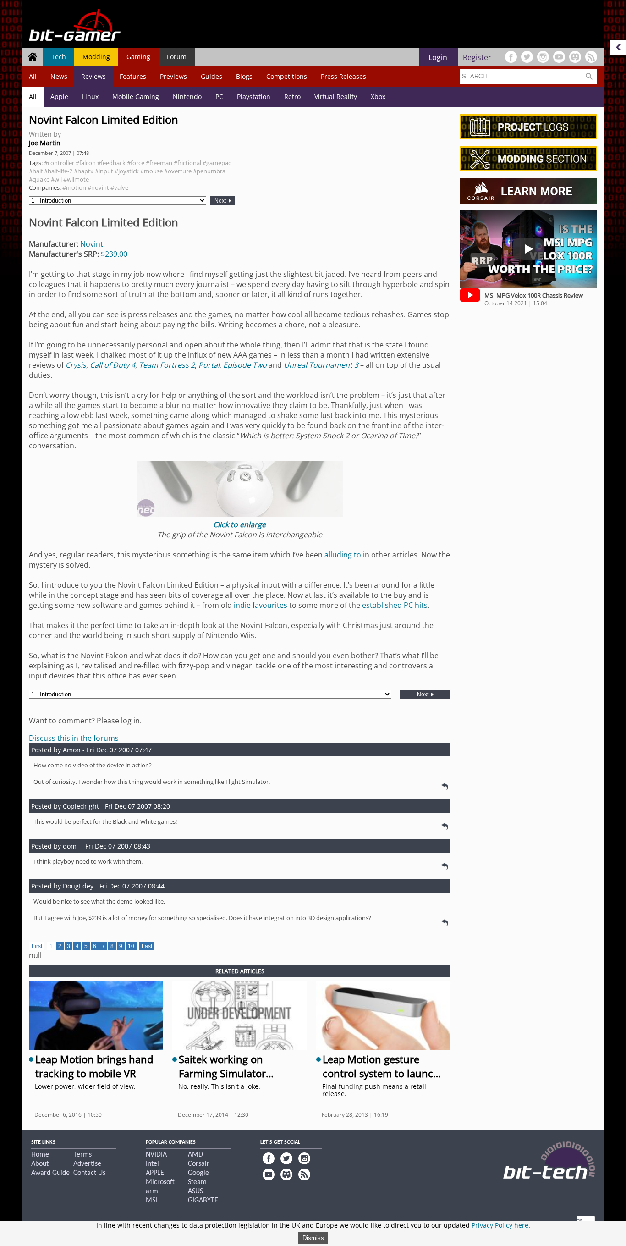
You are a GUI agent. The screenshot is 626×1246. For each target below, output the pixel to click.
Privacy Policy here (500, 1225)
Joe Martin (44, 142)
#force (135, 163)
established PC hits (395, 605)
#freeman (159, 163)
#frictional (187, 163)
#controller (59, 163)
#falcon (86, 163)
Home (40, 1154)
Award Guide (50, 1173)
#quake (39, 179)
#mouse (151, 171)
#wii (56, 179)
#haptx (83, 171)
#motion (74, 187)
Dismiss (313, 1238)
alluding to (342, 555)
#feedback (111, 163)
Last (147, 946)
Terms (82, 1154)
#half (36, 171)
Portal (209, 365)
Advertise (87, 1164)
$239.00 (114, 254)
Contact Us (89, 1173)
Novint (91, 244)
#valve (119, 187)
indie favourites (260, 605)
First (37, 946)
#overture (178, 171)
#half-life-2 (58, 171)
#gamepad (217, 163)
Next (220, 201)
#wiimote (76, 179)
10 (131, 946)
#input (104, 171)
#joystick (127, 171)
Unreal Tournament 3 (321, 365)
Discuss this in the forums (74, 738)
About (40, 1164)
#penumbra (209, 171)
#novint (98, 187)
